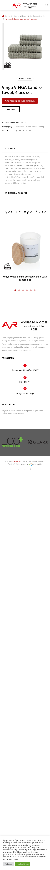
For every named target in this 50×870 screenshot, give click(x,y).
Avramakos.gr (17, 461)
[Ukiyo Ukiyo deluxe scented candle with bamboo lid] (25, 248)
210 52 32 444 (25, 382)
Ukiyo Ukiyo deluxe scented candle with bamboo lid (25, 278)
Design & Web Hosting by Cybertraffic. (25, 464)
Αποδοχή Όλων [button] (23, 864)
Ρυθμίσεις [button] (8, 864)
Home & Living (38, 126)
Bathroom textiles (23, 126)
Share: (5, 130)
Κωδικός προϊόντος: (10, 122)
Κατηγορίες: (7, 126)
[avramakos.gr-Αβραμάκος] (25, 5)
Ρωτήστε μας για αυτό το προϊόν (19, 100)
